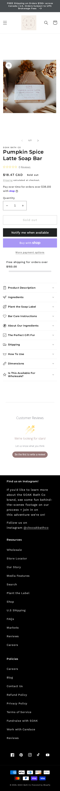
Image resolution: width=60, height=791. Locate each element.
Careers (12, 645)
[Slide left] (22, 140)
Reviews (13, 636)
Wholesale (14, 549)
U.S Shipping (16, 610)
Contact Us (15, 686)
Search (12, 584)
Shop (10, 601)
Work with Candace (21, 729)
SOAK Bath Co (24, 785)
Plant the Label (18, 593)
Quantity (9, 197)
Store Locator (17, 558)
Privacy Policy (17, 703)
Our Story (14, 567)
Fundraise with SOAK (22, 720)
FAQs (10, 619)
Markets (13, 627)
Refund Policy (17, 694)
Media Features (18, 575)
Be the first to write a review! (30, 454)
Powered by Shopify (41, 785)
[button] (5, 22)
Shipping (7, 180)
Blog (10, 677)
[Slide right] (38, 140)
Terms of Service (19, 712)
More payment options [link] (30, 252)
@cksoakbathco (36, 527)
